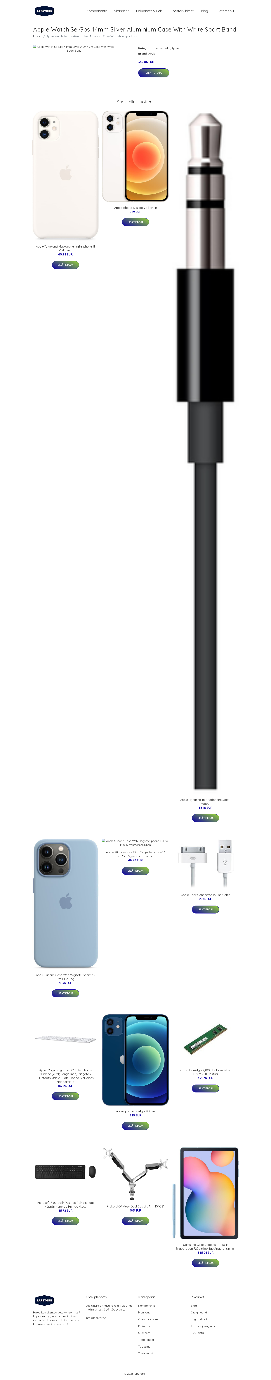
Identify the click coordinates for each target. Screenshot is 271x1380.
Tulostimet (144, 1346)
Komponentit (96, 11)
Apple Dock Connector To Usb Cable (205, 895)
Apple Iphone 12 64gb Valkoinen (135, 208)
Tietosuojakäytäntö (203, 1326)
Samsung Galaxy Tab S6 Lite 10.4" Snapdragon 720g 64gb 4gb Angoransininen (205, 1246)
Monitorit (144, 1312)
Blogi (205, 11)
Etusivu (37, 36)
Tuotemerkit (225, 11)
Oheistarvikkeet (182, 11)
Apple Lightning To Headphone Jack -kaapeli (205, 801)
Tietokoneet (146, 1339)
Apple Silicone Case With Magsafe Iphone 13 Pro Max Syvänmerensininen (135, 854)
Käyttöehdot (199, 1319)
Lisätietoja (154, 72)
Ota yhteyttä (199, 1312)
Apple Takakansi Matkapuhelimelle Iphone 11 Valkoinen (65, 248)
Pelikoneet (145, 1326)
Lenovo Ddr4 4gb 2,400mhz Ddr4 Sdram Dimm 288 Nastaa (205, 1072)
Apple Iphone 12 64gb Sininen (135, 1111)
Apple (175, 48)
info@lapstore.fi (96, 1318)
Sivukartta (197, 1333)
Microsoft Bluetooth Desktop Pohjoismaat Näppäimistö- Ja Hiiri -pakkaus (65, 1204)
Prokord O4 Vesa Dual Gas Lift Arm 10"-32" (135, 1206)
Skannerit (121, 11)
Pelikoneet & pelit (149, 11)
